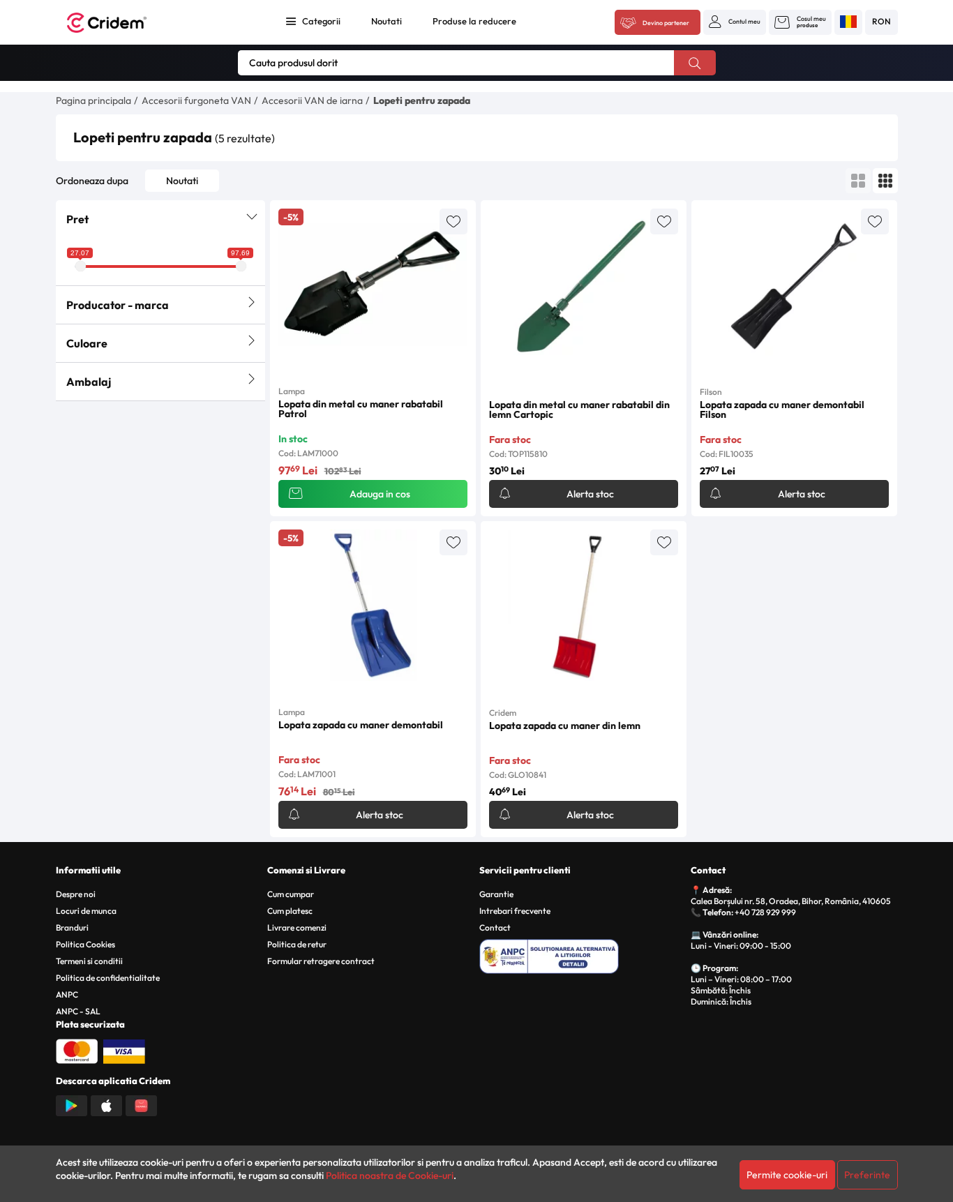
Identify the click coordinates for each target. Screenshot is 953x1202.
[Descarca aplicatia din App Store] (106, 1104)
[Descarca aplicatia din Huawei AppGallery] (141, 1104)
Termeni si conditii (89, 961)
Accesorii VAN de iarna (312, 100)
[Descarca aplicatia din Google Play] (71, 1104)
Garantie (496, 894)
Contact (495, 927)
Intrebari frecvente (514, 911)
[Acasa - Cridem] (122, 23)
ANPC (67, 994)
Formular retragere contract (321, 961)
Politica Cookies (85, 944)
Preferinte (867, 1175)
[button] (734, 21)
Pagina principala (93, 100)
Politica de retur (297, 944)
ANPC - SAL (78, 1011)
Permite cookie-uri (786, 1175)
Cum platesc (290, 911)
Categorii (321, 21)
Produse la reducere (474, 21)
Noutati (386, 21)
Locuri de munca (86, 911)
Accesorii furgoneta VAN (196, 100)
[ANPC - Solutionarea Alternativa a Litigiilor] (582, 954)
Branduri (72, 927)
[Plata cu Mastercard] (77, 1050)
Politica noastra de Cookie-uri (389, 1175)
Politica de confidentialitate (108, 977)
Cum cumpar (290, 894)
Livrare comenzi (297, 927)
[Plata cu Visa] (124, 1050)
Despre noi (76, 894)
